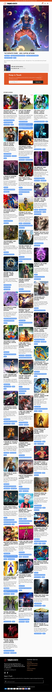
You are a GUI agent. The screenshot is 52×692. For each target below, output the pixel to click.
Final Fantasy (28, 355)
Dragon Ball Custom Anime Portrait (18, 55)
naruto (20, 223)
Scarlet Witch (13, 653)
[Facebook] (7, 672)
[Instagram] (5, 672)
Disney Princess (38, 214)
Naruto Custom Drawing (39, 121)
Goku (15, 57)
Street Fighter (7, 289)
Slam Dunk (37, 510)
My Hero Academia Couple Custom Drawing (24, 124)
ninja (13, 524)
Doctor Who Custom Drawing (25, 588)
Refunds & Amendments (32, 665)
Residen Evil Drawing (39, 243)
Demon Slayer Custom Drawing (25, 322)
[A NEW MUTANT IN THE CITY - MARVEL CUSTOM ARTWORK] (26, 599)
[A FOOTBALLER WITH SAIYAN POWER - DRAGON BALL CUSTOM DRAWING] (41, 353)
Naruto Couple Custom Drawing (25, 225)
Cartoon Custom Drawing (40, 575)
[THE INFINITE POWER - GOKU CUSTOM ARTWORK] (26, 28)
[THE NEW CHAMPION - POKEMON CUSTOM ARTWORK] (26, 270)
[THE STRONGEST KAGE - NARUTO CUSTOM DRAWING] (10, 232)
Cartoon (36, 572)
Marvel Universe (29, 159)
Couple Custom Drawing (9, 120)
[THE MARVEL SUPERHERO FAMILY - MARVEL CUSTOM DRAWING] (41, 319)
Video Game (25, 491)
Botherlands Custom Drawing (25, 554)
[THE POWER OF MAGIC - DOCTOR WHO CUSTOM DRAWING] (26, 566)
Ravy (5, 388)
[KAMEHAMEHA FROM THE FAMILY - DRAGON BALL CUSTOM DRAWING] (41, 519)
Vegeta (12, 594)
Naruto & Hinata (27, 223)
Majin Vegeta (13, 488)
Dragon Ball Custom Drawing (32, 55)
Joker (12, 124)
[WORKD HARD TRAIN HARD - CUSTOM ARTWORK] (41, 586)
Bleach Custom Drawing (24, 192)
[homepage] (10, 3)
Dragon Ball (7, 55)
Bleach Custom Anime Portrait (25, 189)
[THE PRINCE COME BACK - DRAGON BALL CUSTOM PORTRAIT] (10, 568)
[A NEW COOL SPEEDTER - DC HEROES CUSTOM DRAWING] (26, 402)
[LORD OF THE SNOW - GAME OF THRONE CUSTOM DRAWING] (10, 134)
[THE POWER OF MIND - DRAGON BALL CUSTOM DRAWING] (10, 332)
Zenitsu (20, 325)
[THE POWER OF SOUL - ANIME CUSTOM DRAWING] (41, 130)
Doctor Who (21, 586)
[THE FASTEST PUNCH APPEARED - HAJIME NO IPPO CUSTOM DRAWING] (41, 453)
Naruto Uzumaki (22, 391)
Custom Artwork (42, 209)
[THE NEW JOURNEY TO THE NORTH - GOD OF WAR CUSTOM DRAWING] (26, 237)
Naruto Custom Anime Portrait (10, 318)
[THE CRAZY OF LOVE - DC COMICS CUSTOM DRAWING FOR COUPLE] (10, 101)
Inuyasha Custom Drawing (9, 189)
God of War (21, 257)
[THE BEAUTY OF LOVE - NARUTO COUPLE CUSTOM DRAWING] (26, 203)
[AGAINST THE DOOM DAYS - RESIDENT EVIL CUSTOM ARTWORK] (41, 223)
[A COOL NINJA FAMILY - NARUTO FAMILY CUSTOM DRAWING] (10, 497)
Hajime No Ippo (38, 473)
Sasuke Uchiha (37, 279)
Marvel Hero (21, 159)
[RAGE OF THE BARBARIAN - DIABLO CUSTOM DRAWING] (26, 466)
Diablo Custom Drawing (24, 488)
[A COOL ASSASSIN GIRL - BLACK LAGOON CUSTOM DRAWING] (10, 365)
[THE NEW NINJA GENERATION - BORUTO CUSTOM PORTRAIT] (26, 500)
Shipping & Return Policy (32, 663)
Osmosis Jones (38, 577)
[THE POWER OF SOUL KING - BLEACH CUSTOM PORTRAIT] (26, 169)
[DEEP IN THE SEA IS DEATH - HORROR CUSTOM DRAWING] (41, 615)
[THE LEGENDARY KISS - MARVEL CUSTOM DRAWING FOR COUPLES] (41, 158)
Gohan (36, 543)
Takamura (36, 475)
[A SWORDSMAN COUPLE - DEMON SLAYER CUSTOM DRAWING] (10, 398)
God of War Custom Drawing (25, 259)
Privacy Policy (30, 670)
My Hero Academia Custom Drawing (24, 128)
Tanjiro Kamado (11, 559)
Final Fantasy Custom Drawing (25, 357)
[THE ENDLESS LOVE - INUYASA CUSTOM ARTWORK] (41, 288)
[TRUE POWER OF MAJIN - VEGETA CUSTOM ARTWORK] (10, 464)
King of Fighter (7, 287)
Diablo (20, 486)
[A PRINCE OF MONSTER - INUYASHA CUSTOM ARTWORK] (10, 167)
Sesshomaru (6, 191)
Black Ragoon (7, 384)
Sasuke (5, 323)
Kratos (20, 261)
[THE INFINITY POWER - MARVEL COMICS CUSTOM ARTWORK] (26, 137)
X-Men (36, 344)
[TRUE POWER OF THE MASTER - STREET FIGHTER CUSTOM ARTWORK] (41, 420)
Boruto (20, 518)
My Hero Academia (23, 121)
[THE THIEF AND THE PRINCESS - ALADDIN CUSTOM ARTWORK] (41, 190)
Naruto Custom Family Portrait (10, 522)
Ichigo (20, 194)
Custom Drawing (38, 149)
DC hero (21, 424)
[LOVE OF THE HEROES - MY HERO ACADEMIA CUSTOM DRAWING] (26, 101)
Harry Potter (21, 455)
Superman (6, 223)
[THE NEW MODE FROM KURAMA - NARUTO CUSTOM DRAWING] (26, 367)
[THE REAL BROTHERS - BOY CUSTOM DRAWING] (10, 603)
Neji (46, 121)
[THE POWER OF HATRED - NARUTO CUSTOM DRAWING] (10, 298)
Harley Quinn (6, 124)
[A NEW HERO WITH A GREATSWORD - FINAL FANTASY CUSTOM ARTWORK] (26, 334)
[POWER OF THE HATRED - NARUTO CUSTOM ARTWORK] (41, 254)
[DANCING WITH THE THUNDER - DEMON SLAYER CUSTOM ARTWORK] (26, 300)
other (44, 149)
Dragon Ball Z (13, 452)
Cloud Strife (21, 355)
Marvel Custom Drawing (24, 157)
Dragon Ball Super (8, 57)
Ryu (35, 443)
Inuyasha (6, 187)
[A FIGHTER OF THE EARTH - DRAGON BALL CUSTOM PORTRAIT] (10, 433)
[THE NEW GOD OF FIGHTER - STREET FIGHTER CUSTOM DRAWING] (10, 263)
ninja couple (21, 227)
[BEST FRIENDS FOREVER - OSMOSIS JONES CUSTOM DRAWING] (41, 552)
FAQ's (28, 667)
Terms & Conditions (31, 668)
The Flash (26, 424)
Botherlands (21, 552)
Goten (44, 543)
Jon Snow (14, 156)
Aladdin (36, 209)
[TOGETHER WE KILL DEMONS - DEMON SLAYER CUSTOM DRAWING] (41, 385)
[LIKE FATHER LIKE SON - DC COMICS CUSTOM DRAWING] (10, 201)
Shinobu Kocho (7, 423)
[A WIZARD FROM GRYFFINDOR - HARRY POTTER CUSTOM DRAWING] (26, 434)
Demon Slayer (22, 320)
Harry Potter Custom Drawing (25, 457)
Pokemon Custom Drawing (24, 291)
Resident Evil (37, 245)
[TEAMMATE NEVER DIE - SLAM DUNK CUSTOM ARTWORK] (41, 484)
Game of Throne (7, 156)
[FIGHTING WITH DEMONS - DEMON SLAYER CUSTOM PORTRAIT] (10, 533)
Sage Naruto (21, 393)
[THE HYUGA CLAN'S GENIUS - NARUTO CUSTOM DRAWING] (41, 101)
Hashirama (6, 252)
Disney (44, 212)
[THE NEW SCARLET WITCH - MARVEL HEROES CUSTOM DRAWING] (10, 631)
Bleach (20, 187)
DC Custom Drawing (8, 122)
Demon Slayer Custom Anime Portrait (10, 556)
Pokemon (21, 289)
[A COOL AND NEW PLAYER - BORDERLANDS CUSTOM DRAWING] (26, 532)
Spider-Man (43, 180)
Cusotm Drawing (7, 285)
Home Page (29, 662)
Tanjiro (36, 411)
